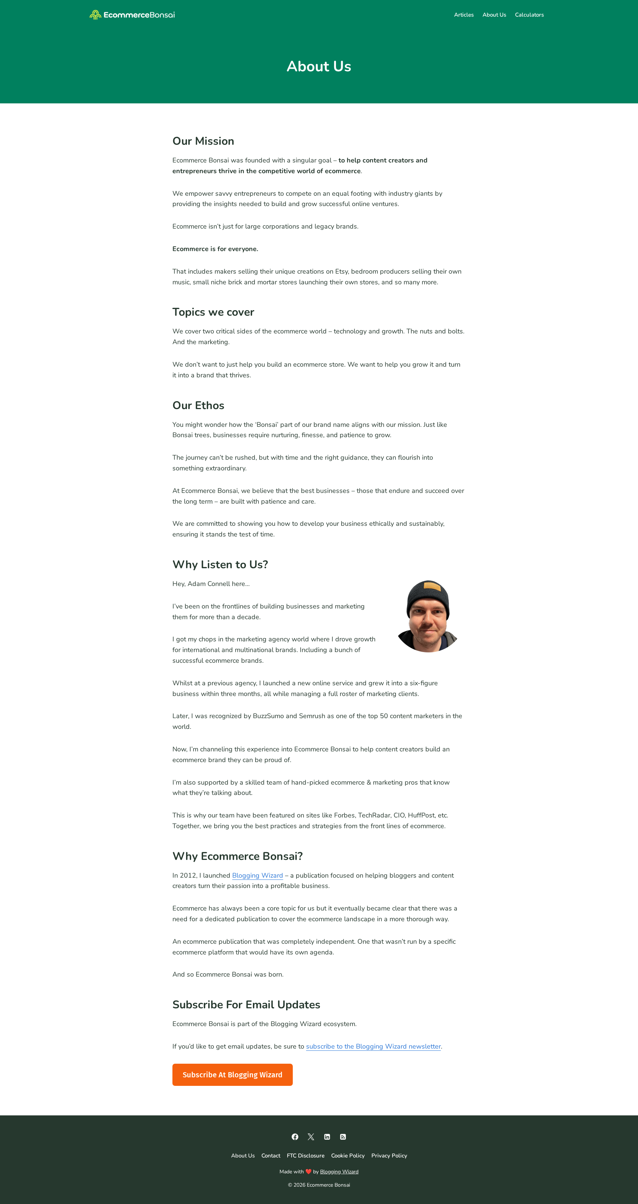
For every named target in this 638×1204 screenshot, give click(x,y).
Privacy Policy (389, 1155)
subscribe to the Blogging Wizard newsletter (373, 1046)
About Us (494, 14)
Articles (464, 14)
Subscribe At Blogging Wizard (232, 1074)
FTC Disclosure (306, 1155)
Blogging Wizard (257, 875)
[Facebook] (295, 1136)
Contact (270, 1155)
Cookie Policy (348, 1155)
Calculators (529, 14)
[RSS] (343, 1136)
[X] (311, 1136)
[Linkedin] (327, 1136)
